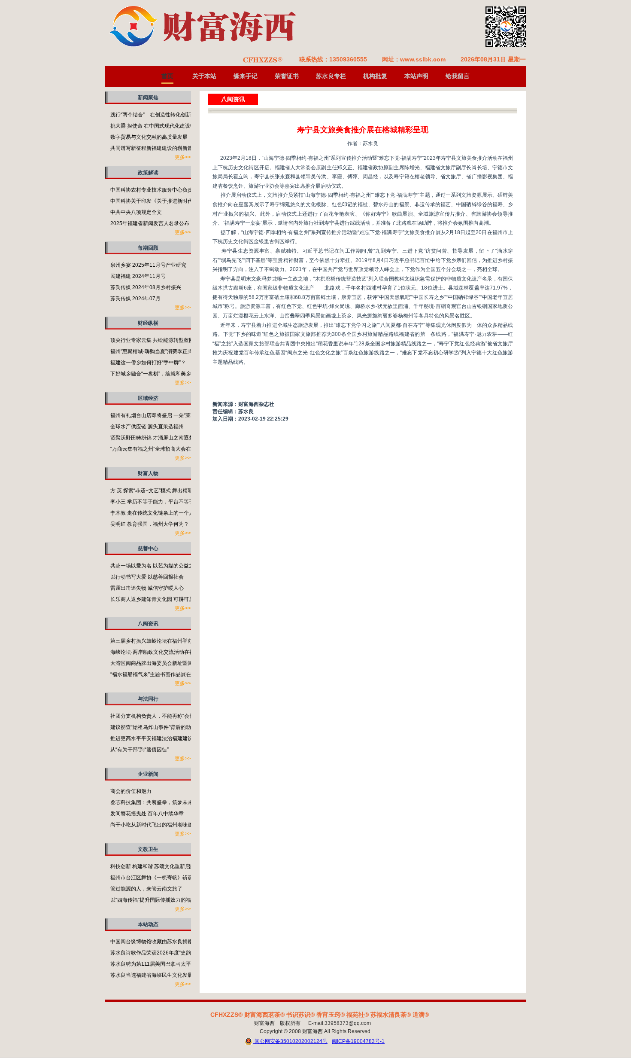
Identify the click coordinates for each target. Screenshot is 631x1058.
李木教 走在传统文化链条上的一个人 (152, 513)
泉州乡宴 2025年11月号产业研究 (148, 265)
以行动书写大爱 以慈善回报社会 (147, 577)
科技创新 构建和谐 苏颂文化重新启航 (152, 866)
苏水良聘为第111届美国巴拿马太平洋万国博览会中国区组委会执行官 (189, 964)
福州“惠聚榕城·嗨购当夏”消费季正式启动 (156, 351)
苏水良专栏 (331, 76)
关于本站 (204, 76)
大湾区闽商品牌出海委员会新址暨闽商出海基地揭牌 (169, 663)
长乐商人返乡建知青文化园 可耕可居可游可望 (162, 599)
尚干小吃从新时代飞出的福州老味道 (151, 825)
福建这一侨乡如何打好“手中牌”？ (148, 363)
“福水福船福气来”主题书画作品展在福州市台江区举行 (171, 674)
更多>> (183, 157)
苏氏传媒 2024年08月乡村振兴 (145, 287)
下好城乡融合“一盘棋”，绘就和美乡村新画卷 (161, 374)
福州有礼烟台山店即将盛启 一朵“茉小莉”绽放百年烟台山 (174, 415)
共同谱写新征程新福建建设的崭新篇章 (154, 148)
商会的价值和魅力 (131, 791)
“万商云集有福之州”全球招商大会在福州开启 (161, 449)
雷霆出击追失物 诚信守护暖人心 (147, 588)
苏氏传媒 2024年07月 (135, 299)
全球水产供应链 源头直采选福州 (147, 427)
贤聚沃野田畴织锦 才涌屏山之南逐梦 (152, 438)
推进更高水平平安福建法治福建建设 (151, 738)
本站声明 (416, 76)
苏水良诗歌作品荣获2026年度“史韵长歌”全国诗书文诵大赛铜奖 (182, 953)
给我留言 (458, 76)
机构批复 (375, 76)
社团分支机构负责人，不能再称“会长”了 (155, 716)
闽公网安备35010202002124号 (290, 1041)
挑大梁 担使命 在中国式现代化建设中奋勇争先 (163, 126)
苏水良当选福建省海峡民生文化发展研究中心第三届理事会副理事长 (187, 975)
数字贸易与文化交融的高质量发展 (149, 137)
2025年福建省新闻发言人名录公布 (149, 223)
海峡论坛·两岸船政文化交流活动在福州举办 (160, 652)
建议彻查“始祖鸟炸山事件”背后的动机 (153, 727)
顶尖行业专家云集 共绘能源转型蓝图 (152, 340)
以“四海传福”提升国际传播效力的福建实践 (158, 900)
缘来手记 (246, 76)
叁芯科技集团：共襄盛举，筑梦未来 (151, 802)
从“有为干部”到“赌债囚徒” (139, 750)
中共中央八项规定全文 (136, 212)
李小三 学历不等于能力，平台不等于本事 (157, 502)
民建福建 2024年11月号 (138, 276)
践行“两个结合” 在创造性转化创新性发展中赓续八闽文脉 (176, 115)
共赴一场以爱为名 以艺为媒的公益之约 (154, 566)
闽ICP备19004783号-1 (358, 1041)
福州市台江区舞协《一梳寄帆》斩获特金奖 (159, 878)
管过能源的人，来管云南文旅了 (146, 889)
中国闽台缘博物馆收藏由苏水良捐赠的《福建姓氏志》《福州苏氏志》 (190, 942)
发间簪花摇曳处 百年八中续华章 (147, 814)
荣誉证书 (287, 76)
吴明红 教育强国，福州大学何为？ (149, 524)
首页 (167, 76)
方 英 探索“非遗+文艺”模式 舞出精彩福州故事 (161, 491)
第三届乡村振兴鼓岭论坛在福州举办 (151, 641)
